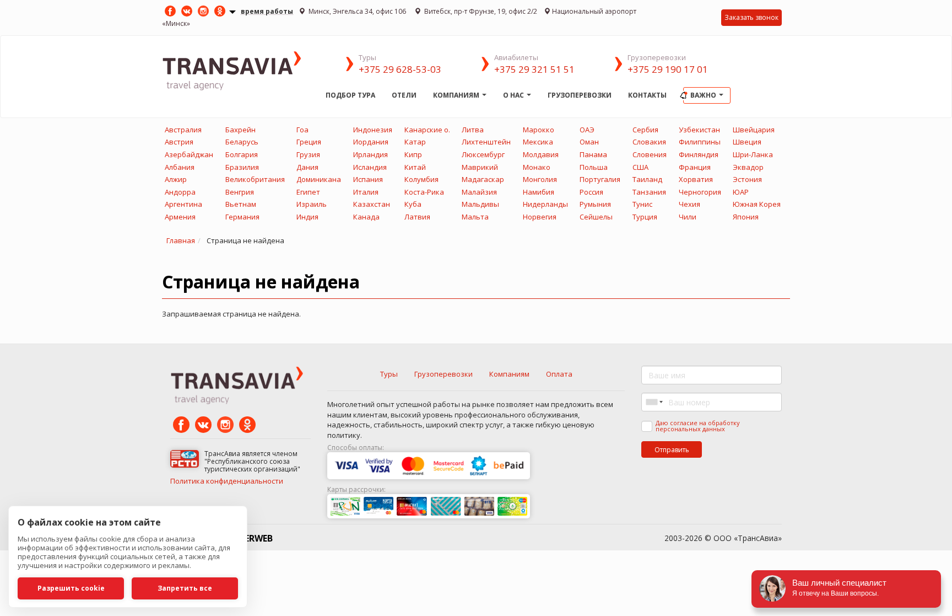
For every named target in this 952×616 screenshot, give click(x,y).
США (640, 167)
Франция (695, 167)
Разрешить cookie (71, 588)
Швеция (747, 142)
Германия (242, 217)
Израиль (311, 204)
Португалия (600, 179)
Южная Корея (757, 204)
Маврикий (480, 167)
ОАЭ (587, 130)
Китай (415, 167)
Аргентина (183, 204)
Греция (308, 142)
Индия (307, 217)
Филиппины (700, 142)
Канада (366, 217)
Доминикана (318, 179)
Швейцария (754, 130)
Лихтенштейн (486, 142)
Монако (536, 167)
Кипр (413, 154)
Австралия (183, 130)
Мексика (538, 142)
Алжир (176, 179)
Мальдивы (480, 204)
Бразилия (242, 167)
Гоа (302, 130)
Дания (307, 167)
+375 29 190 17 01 (668, 69)
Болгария (241, 154)
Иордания (370, 142)
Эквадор (748, 167)
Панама (593, 154)
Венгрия (239, 192)
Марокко (538, 130)
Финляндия (698, 154)
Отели (404, 95)
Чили (687, 217)
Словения (649, 154)
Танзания (649, 192)
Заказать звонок (751, 17)
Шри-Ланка (753, 154)
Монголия (540, 179)
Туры (389, 374)
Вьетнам (240, 204)
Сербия (645, 130)
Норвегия (539, 217)
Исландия (370, 167)
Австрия (179, 142)
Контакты (647, 95)
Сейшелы (596, 217)
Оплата (559, 374)
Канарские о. (427, 130)
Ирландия (370, 154)
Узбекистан (699, 130)
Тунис (642, 204)
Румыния (595, 204)
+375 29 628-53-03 (400, 69)
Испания (368, 179)
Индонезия (372, 130)
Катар (415, 142)
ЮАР (741, 192)
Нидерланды (545, 204)
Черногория (700, 192)
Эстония (747, 179)
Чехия (689, 204)
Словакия (649, 142)
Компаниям (457, 95)
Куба (412, 204)
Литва (473, 130)
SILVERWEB (249, 538)
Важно (704, 95)
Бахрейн (240, 130)
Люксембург (483, 154)
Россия (591, 192)
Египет (308, 192)
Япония (746, 217)
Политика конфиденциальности (226, 481)
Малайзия (479, 192)
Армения (180, 217)
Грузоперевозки (580, 95)
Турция (644, 217)
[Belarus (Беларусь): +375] (653, 402)
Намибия (538, 192)
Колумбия (421, 179)
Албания (179, 167)
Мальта (475, 217)
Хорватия (696, 179)
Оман (589, 142)
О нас (514, 95)
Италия (365, 192)
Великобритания (255, 179)
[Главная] (239, 70)
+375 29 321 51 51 (534, 69)
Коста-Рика (424, 192)
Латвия (417, 217)
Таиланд (647, 179)
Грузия (308, 154)
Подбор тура (350, 95)
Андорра (180, 192)
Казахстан (371, 204)
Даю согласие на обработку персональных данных (698, 426)
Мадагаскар (483, 179)
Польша (594, 167)
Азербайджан (189, 154)
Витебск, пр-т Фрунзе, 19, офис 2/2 (480, 11)
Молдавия (541, 154)
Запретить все (185, 588)
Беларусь (241, 142)
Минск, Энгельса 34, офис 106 (357, 11)
